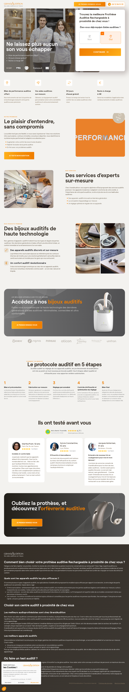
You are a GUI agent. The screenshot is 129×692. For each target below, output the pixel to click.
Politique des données (105, 683)
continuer (99, 52)
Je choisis (22, 682)
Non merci (8, 682)
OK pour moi (35, 682)
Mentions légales (120, 683)
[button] (4, 689)
